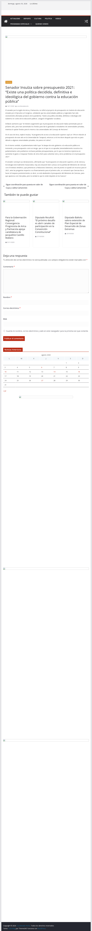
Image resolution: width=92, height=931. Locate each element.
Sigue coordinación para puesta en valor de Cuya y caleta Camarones (24, 186)
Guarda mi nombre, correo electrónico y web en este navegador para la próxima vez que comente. (47, 331)
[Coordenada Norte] (6, 21)
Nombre (7, 297)
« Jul (4, 391)
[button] (30, 24)
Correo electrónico (12, 308)
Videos (58, 18)
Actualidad (15, 18)
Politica (48, 18)
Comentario (9, 266)
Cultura (37, 18)
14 (54, 372)
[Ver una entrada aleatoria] (86, 21)
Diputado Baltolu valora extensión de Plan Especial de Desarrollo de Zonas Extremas (75, 223)
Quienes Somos (41, 24)
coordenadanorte (22, 106)
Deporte (27, 18)
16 (79, 372)
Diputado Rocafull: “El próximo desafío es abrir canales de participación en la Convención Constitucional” (45, 225)
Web (5, 319)
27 (42, 380)
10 (5, 372)
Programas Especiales (19, 24)
